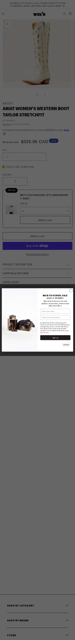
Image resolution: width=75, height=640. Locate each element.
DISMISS (66, 345)
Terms (47, 332)
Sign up (55, 338)
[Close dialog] (70, 290)
